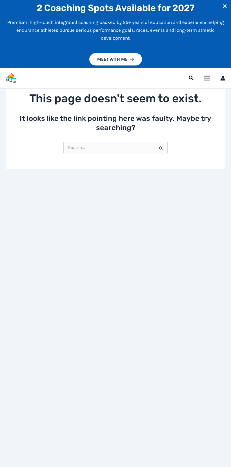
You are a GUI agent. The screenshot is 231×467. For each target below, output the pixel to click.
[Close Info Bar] (225, 6)
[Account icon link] (222, 78)
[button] (115, 59)
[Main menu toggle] (207, 78)
